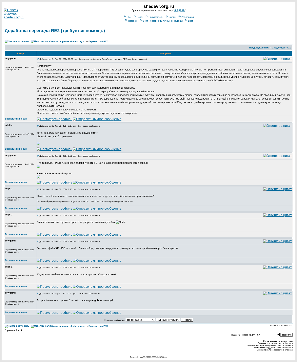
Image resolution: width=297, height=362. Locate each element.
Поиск (140, 17)
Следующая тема (281, 47)
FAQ (129, 17)
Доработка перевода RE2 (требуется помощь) (55, 30)
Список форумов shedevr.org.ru (67, 41)
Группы (172, 17)
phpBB (142, 357)
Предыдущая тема (259, 47)
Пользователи (155, 17)
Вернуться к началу (16, 119)
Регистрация (187, 17)
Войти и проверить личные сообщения (163, 21)
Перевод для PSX (98, 41)
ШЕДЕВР (179, 10)
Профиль (133, 21)
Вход (190, 21)
